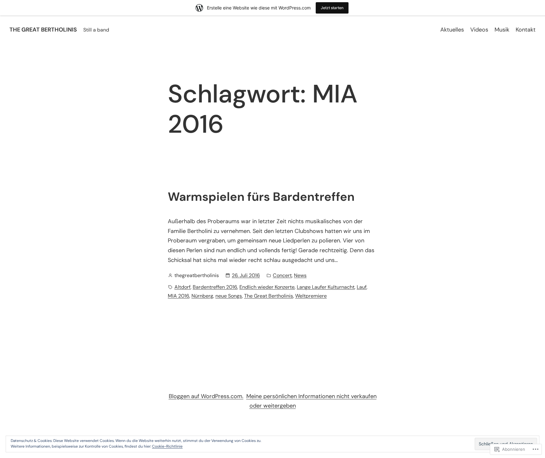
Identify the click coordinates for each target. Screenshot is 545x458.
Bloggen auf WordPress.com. (206, 396)
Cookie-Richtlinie (167, 446)
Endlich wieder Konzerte (267, 287)
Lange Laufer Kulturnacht (326, 287)
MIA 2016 (178, 296)
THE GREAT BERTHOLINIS (43, 29)
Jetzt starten (332, 7)
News (300, 275)
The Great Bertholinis (268, 296)
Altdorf (182, 287)
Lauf (361, 287)
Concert (282, 275)
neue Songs (228, 296)
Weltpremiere (311, 296)
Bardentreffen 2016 (215, 287)
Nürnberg (202, 296)
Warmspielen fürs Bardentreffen (261, 197)
